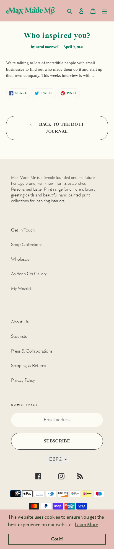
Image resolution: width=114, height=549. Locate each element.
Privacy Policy (23, 380)
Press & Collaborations (31, 351)
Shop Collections (26, 244)
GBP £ (55, 459)
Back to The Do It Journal (61, 128)
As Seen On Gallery (29, 274)
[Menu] (104, 11)
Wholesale (20, 259)
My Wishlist (21, 288)
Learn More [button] (86, 524)
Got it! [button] (57, 539)
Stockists (19, 336)
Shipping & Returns (28, 365)
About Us (19, 322)
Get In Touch (23, 230)
